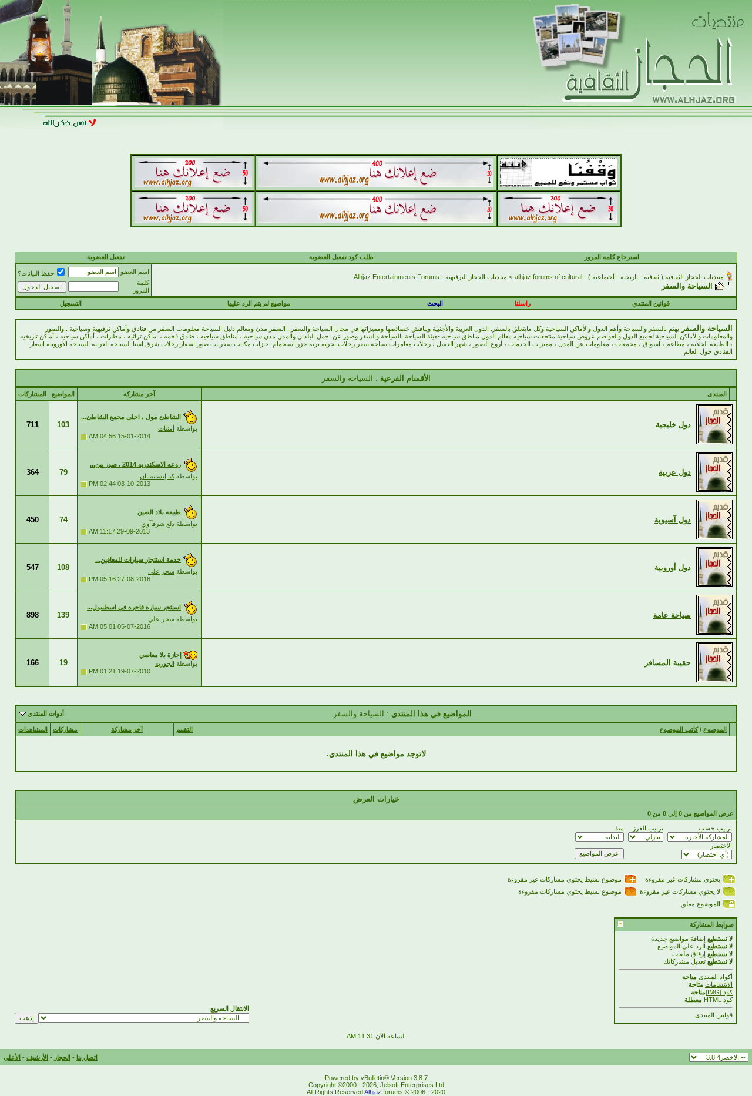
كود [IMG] (719, 992)
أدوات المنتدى (46, 713)
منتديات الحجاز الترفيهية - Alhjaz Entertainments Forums (430, 276)
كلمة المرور (141, 286)
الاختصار (721, 845)
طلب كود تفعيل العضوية (341, 256)
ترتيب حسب (715, 828)
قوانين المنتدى (714, 1014)
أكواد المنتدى (716, 976)
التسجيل (71, 303)
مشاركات (65, 729)
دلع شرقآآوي (157, 523)
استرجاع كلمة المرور (612, 256)
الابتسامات (719, 984)
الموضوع (715, 729)
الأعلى (12, 1057)
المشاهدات (33, 729)
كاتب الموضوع (679, 729)
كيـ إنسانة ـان (157, 476)
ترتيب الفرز (648, 828)
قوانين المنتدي (651, 303)
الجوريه (164, 663)
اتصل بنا (87, 1057)
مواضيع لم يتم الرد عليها (258, 303)
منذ (619, 828)
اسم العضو (134, 271)
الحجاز (62, 1057)
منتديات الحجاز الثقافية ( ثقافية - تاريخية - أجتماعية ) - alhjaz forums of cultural (619, 276)
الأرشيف (37, 1057)
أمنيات (166, 428)
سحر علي (161, 571)
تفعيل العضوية (106, 256)
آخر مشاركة (127, 729)
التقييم (184, 729)
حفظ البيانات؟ (36, 273)
